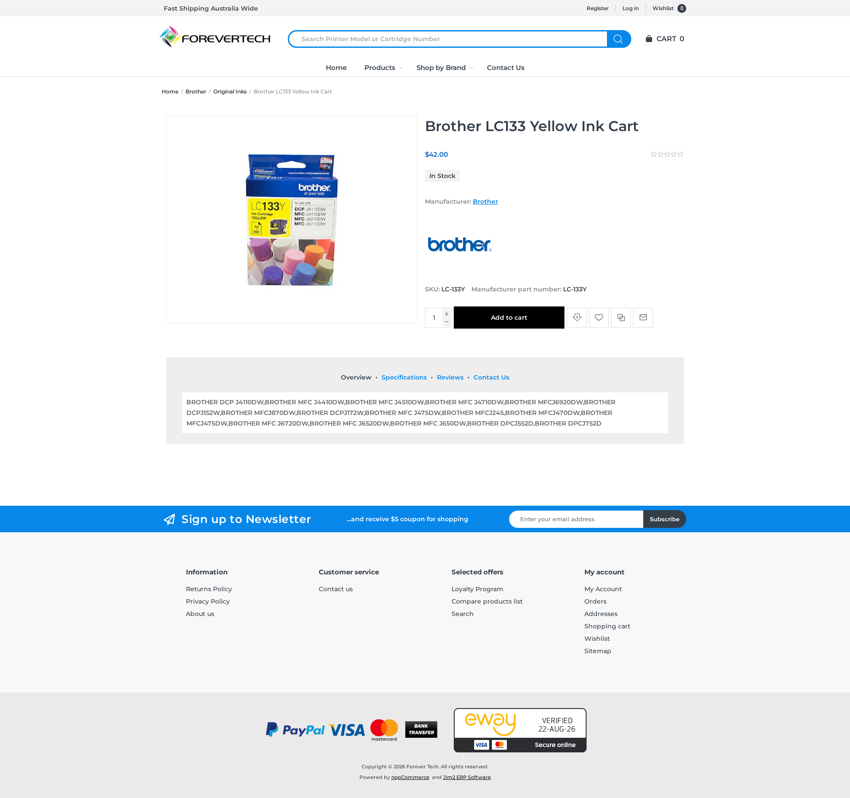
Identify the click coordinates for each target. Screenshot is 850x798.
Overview (356, 377)
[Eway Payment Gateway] (520, 730)
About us (200, 614)
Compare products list (487, 601)
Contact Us (491, 377)
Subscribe (665, 519)
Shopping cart (607, 626)
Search (619, 39)
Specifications (404, 377)
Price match (577, 318)
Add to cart (509, 318)
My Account (603, 589)
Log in (630, 8)
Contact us (336, 589)
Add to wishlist (599, 318)
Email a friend (643, 318)
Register (598, 8)
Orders (595, 601)
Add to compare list (621, 318)
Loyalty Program (477, 589)
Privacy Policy (208, 601)
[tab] (356, 377)
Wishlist (597, 639)
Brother (485, 201)
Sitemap (597, 651)
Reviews (450, 377)
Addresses (601, 614)
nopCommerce (410, 777)
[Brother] (460, 272)
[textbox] (453, 39)
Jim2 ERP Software (467, 777)
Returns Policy (209, 589)
